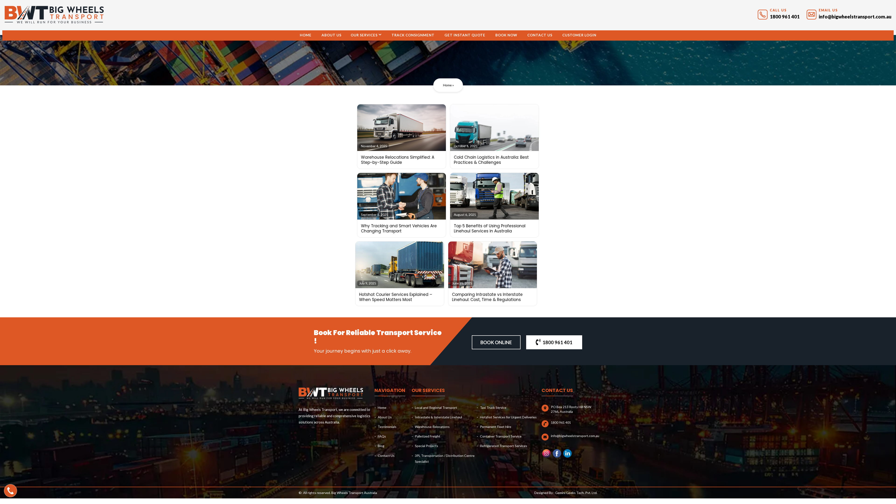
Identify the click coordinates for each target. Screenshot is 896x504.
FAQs (382, 436)
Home (306, 35)
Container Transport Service (501, 436)
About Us (331, 35)
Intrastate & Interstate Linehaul (438, 417)
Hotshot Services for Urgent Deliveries (508, 417)
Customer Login (579, 35)
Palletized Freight (427, 436)
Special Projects (426, 446)
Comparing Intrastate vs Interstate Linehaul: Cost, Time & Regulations (487, 297)
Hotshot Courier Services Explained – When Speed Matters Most (395, 297)
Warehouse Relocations (432, 427)
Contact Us (539, 35)
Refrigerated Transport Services (503, 446)
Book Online (496, 342)
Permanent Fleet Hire (495, 427)
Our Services (364, 35)
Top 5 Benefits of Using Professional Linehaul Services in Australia (489, 228)
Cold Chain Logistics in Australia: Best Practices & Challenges (491, 159)
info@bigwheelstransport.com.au (855, 16)
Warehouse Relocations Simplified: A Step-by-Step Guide (397, 159)
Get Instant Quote (464, 35)
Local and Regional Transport (436, 408)
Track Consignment (413, 35)
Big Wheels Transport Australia (354, 493)
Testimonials (387, 427)
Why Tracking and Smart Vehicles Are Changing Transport (399, 228)
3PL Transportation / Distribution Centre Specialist (445, 458)
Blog (381, 446)
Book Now (506, 35)
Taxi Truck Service (493, 408)
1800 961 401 (785, 16)
